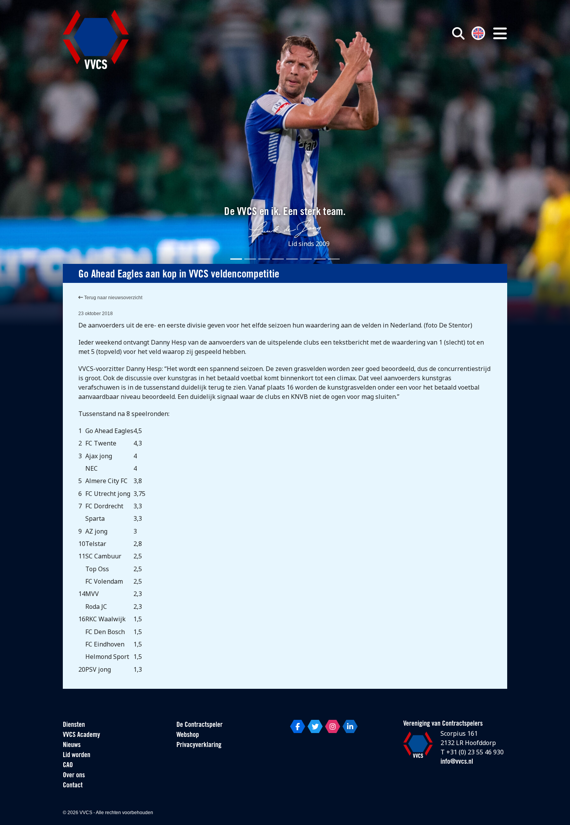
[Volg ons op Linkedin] (350, 726)
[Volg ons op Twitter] (315, 726)
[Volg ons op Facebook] (297, 726)
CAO (68, 765)
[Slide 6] (306, 259)
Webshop (187, 735)
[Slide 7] (320, 259)
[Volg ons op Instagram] (332, 726)
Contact (73, 785)
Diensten (74, 725)
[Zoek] (458, 33)
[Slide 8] (334, 259)
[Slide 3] (264, 259)
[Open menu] (500, 33)
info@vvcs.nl (456, 762)
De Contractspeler (199, 725)
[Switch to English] (478, 32)
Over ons (74, 775)
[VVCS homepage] (96, 39)
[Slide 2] (250, 259)
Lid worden (76, 755)
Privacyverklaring (198, 745)
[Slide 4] (278, 259)
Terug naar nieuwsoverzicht (112, 297)
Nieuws (72, 745)
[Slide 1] (236, 259)
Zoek (369, 68)
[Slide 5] (292, 259)
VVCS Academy (81, 735)
